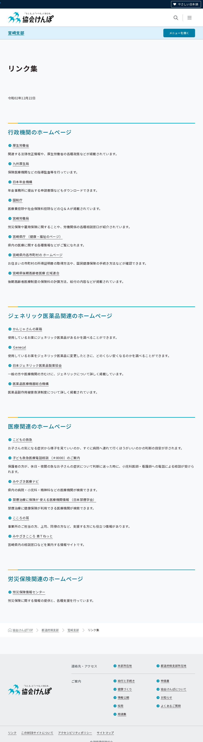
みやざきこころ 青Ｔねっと (33, 536)
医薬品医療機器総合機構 (31, 383)
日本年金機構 (22, 181)
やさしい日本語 (188, 4)
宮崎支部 (16, 33)
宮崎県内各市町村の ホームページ (38, 254)
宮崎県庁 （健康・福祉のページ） (38, 236)
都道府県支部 (50, 630)
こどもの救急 (22, 439)
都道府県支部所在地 (174, 666)
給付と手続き (126, 681)
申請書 (165, 681)
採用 (121, 706)
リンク (12, 733)
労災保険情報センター (29, 592)
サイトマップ (105, 733)
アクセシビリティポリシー (75, 733)
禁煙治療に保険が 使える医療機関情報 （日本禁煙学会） (54, 499)
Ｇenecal (19, 347)
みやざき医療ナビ (26, 481)
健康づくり (125, 689)
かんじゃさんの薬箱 (27, 328)
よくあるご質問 (171, 706)
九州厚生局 (21, 163)
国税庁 (17, 200)
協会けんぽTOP (23, 630)
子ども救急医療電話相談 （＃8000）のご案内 (46, 457)
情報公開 (123, 697)
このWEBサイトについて (37, 733)
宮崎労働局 (21, 218)
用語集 (122, 714)
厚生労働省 (21, 145)
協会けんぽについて (174, 689)
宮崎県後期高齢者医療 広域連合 (36, 273)
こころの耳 (21, 517)
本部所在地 (125, 666)
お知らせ (166, 697)
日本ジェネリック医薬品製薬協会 (37, 365)
